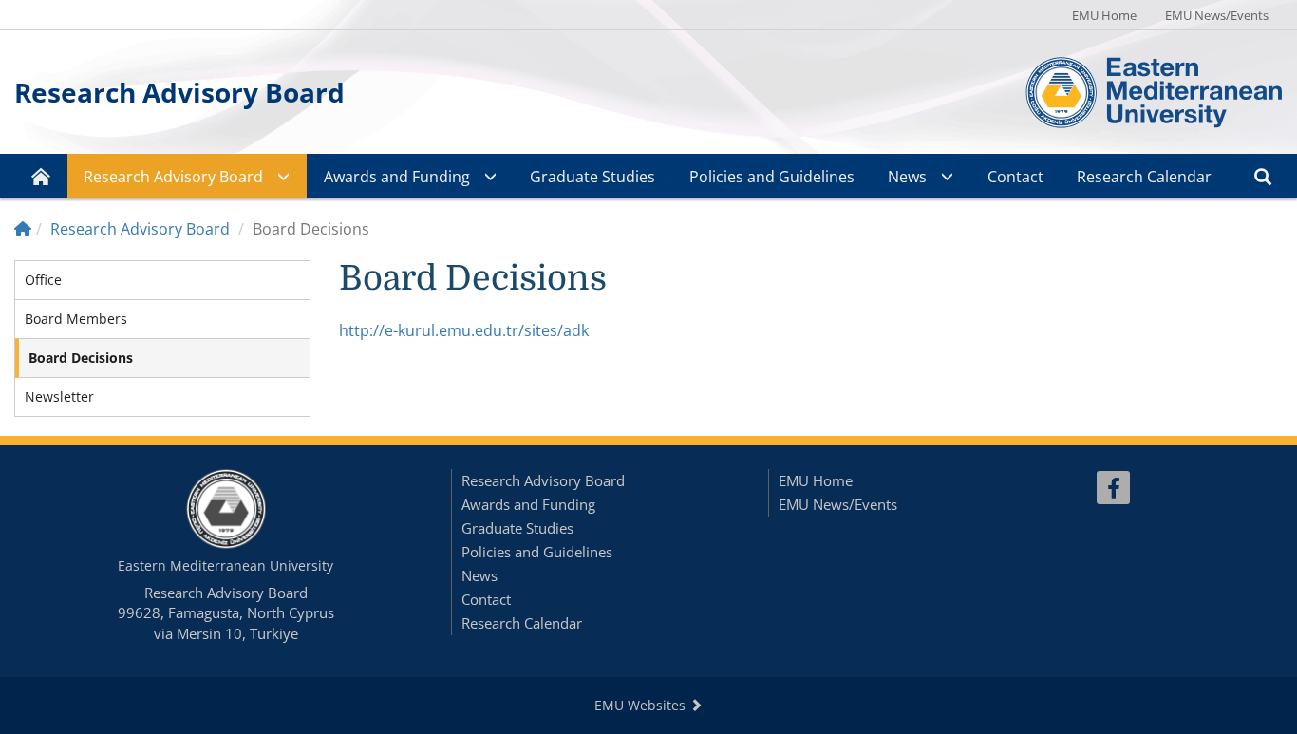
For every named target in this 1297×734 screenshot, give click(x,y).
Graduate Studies (592, 176)
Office (43, 280)
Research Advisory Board (179, 92)
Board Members (76, 319)
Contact (1015, 176)
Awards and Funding (397, 176)
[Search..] (1263, 176)
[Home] (22, 228)
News (907, 176)
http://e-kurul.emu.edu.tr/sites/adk (464, 330)
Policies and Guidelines (772, 176)
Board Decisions (80, 357)
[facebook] (1113, 487)
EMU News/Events (1217, 15)
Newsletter (59, 396)
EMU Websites (641, 705)
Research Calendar (1144, 176)
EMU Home (1104, 15)
